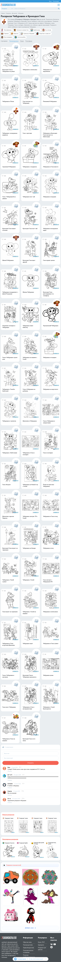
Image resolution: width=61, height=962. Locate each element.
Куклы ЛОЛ (41, 942)
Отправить (30, 763)
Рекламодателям (28, 945)
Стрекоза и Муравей (28, 33)
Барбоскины (36, 30)
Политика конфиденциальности (29, 956)
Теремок (6, 33)
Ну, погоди (48, 30)
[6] (22, 791)
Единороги (41, 945)
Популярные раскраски (10, 839)
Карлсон (15, 33)
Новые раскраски (8, 815)
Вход (50, 1)
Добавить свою (30, 928)
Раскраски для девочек (42, 948)
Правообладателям (28, 947)
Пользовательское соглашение (28, 951)
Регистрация (56, 1)
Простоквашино (8, 37)
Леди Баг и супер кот (45, 33)
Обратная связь (27, 942)
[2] (20, 767)
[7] (23, 783)
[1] (23, 774)
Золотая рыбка (21, 37)
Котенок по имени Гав (22, 30)
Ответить (10, 771)
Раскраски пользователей (13, 865)
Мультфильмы (8, 30)
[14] (22, 798)
